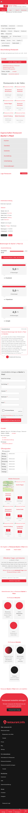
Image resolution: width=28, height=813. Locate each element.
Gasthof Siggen (8, 103)
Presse (2, 741)
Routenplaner (24, 173)
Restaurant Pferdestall (20, 90)
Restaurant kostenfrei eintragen (8, 765)
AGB (2, 780)
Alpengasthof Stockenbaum (8, 90)
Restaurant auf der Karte (8, 67)
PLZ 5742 (9, 213)
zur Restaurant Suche (1, 6)
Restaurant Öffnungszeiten (9, 69)
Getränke (7, 151)
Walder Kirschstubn (20, 116)
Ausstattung (7, 156)
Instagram (3, 796)
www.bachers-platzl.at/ (14, 74)
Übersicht (3, 10)
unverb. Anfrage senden (14, 62)
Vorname (3, 391)
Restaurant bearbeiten (6, 761)
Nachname (4, 396)
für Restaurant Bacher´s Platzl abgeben (7, 614)
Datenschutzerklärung (8, 415)
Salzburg (9, 217)
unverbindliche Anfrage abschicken (11, 420)
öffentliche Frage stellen (14, 580)
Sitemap (3, 749)
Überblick (7, 145)
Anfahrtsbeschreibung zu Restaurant (11, 65)
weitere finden (19, 613)
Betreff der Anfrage (6, 378)
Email (2, 402)
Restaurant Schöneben (20, 104)
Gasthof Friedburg (8, 116)
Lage (10, 10)
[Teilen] (22, 811)
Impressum (3, 776)
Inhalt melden (17, 549)
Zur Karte (4, 437)
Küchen (6, 140)
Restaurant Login (6, 803)
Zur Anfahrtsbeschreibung (8, 439)
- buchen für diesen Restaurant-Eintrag (14, 678)
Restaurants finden (5, 730)
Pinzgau (8, 225)
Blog (2, 745)
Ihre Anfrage (4, 384)
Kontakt (10, 235)
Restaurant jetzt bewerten (13, 257)
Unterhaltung (8, 161)
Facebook (3, 792)
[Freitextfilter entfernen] (21, 2)
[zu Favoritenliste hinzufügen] (2, 13)
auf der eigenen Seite (20, 659)
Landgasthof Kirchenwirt (20, 527)
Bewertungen (24, 10)
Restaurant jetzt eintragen (15, 709)
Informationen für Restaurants (8, 757)
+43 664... (8, 71)
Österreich (6, 219)
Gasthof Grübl (19, 509)
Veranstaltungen (9, 166)
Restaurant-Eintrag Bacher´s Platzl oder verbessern (8, 659)
